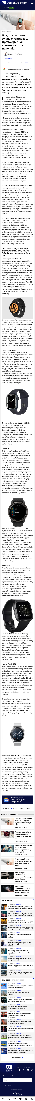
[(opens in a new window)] (3, 1099)
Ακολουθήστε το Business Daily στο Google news (18, 800)
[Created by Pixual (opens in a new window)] (17, 1093)
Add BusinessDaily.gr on (18, 69)
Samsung (14, 808)
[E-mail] (32, 1099)
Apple (21, 808)
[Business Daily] (14, 2)
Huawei (28, 808)
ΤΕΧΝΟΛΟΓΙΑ (8, 58)
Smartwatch (6, 808)
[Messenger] (20, 1099)
